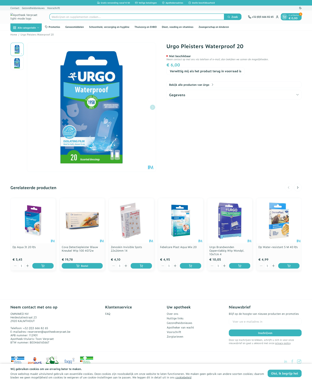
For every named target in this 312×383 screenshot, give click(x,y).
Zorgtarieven (175, 336)
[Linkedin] (285, 361)
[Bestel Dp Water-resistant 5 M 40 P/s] (288, 266)
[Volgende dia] (298, 187)
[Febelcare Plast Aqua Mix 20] (180, 220)
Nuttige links (175, 318)
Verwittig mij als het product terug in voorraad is (205, 71)
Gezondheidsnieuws (33, 8)
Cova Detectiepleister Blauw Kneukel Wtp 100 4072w (80, 248)
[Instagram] (299, 361)
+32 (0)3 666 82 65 (35, 328)
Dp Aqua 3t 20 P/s (24, 247)
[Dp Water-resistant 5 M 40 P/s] (278, 220)
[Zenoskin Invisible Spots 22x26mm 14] (131, 220)
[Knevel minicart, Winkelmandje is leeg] (284, 17)
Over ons (172, 313)
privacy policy (282, 343)
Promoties (54, 26)
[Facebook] (292, 361)
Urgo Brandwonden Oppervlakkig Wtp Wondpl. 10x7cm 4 (226, 250)
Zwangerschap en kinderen (214, 26)
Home (13, 34)
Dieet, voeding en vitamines (177, 26)
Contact (14, 8)
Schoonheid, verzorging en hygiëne (109, 26)
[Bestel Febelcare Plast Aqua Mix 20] (190, 266)
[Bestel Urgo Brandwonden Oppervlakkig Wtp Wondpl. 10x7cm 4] (239, 266)
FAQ (107, 313)
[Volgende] (152, 107)
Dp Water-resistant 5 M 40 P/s (278, 247)
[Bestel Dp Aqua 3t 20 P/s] (43, 266)
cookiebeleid (183, 377)
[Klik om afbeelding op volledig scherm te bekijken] (91, 107)
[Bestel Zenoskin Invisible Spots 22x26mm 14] (141, 266)
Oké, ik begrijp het (284, 373)
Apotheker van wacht (180, 327)
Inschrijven (265, 333)
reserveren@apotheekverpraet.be (48, 332)
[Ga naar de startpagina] (26, 17)
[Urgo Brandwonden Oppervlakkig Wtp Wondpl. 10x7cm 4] (229, 220)
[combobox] (136, 17)
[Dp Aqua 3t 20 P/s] (33, 220)
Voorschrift (53, 8)
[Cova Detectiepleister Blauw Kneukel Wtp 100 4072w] (82, 220)
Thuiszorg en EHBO (146, 26)
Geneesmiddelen (74, 26)
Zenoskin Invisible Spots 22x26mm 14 (126, 248)
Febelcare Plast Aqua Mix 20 (178, 247)
